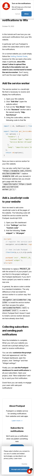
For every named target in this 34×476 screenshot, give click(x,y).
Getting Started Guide (18, 56)
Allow (26, 14)
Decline (24, 464)
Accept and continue (19, 469)
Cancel (17, 14)
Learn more (18, 458)
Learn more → (17, 421)
